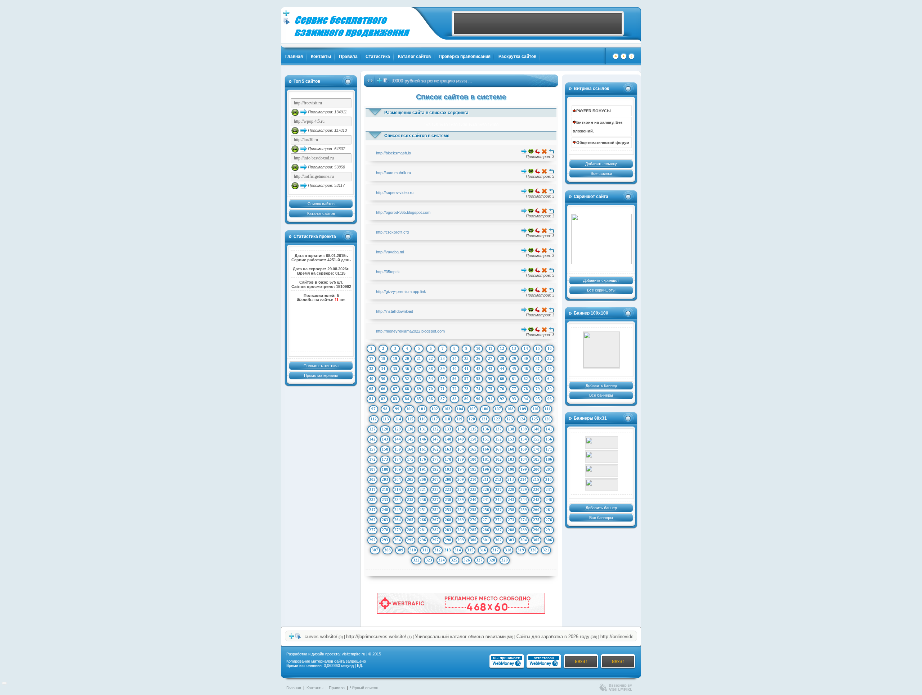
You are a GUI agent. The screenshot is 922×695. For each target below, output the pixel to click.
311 (425, 550)
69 (419, 389)
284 (460, 530)
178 (448, 459)
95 (538, 399)
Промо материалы (321, 375)
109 (523, 409)
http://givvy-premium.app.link (401, 291)
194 (460, 469)
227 (498, 489)
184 (523, 459)
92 (502, 399)
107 (497, 409)
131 (423, 429)
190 (410, 469)
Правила (348, 56)
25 (466, 358)
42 (478, 368)
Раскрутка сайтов (517, 56)
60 (502, 378)
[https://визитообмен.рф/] (601, 470)
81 (371, 399)
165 (473, 449)
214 (523, 479)
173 (385, 459)
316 (483, 550)
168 (511, 449)
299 (460, 540)
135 (473, 429)
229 (523, 489)
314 (458, 550)
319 (521, 550)
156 (549, 439)
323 (429, 560)
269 (460, 520)
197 (498, 469)
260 (536, 509)
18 (383, 358)
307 (375, 550)
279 (397, 530)
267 (435, 520)
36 (407, 368)
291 (549, 530)
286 (486, 530)
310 (412, 550)
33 (371, 368)
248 (385, 509)
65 (371, 389)
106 (485, 409)
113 (386, 419)
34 (383, 368)
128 (385, 429)
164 (460, 449)
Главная (294, 56)
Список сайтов (321, 204)
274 (523, 520)
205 (410, 479)
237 (435, 499)
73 (466, 389)
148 (448, 439)
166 (486, 449)
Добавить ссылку (601, 164)
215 (536, 479)
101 (422, 409)
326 (467, 560)
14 (526, 348)
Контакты (321, 56)
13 (514, 348)
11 (490, 348)
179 (460, 459)
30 (526, 358)
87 (442, 399)
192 (435, 469)
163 (448, 449)
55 (442, 378)
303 (511, 540)
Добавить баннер (601, 385)
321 (546, 550)
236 (423, 499)
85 (419, 399)
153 (511, 439)
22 (431, 358)
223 (448, 489)
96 (549, 399)
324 (441, 560)
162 (435, 449)
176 (423, 459)
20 (407, 358)
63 (538, 378)
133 (448, 429)
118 (447, 419)
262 (372, 520)
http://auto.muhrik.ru (393, 173)
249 (397, 509)
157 (372, 449)
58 (478, 378)
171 (549, 449)
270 (473, 520)
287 (498, 530)
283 (448, 530)
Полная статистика (321, 366)
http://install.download (394, 311)
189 (397, 469)
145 (410, 439)
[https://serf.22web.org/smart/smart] (601, 350)
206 (423, 479)
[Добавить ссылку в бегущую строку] (379, 82)
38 (431, 368)
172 (372, 459)
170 (536, 449)
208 (448, 479)
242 (498, 499)
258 (511, 509)
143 (385, 439)
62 (526, 378)
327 (479, 560)
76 (502, 389)
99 (397, 409)
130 (410, 429)
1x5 (434, 125)
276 (549, 520)
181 (486, 459)
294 (397, 540)
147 (435, 439)
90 (478, 399)
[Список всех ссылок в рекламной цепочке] (286, 23)
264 (397, 520)
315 (470, 550)
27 (490, 358)
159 (397, 449)
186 (549, 459)
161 (423, 449)
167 (498, 449)
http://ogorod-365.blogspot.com (403, 212)
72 (454, 389)
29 (514, 358)
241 (486, 499)
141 (549, 429)
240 (473, 499)
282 (435, 530)
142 (372, 439)
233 (385, 499)
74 (478, 389)
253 (448, 509)
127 (372, 429)
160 (410, 449)
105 (472, 409)
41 (466, 368)
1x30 (462, 125)
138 (511, 429)
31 (538, 358)
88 (454, 399)
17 (371, 358)
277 (372, 530)
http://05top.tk (388, 272)
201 (549, 469)
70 (431, 389)
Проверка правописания (465, 56)
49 (371, 378)
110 (535, 409)
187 (372, 469)
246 (549, 499)
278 (385, 530)
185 (536, 459)
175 (410, 459)
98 (385, 409)
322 (416, 560)
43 (490, 368)
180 (473, 459)
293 (385, 540)
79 (538, 389)
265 (410, 520)
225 (473, 489)
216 (548, 479)
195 (473, 469)
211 (486, 479)
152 (498, 439)
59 (490, 378)
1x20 (453, 125)
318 (508, 550)
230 (536, 489)
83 (395, 399)
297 (435, 540)
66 (383, 389)
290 (536, 530)
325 (454, 560)
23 (442, 358)
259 (523, 509)
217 (372, 489)
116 (423, 419)
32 (549, 358)
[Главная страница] (615, 58)
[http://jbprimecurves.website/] (601, 239)
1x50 (482, 125)
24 (454, 358)
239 (460, 499)
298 (448, 540)
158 (385, 449)
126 (547, 419)
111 (547, 409)
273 (511, 520)
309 (400, 550)
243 (511, 499)
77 (514, 389)
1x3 (427, 125)
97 (373, 409)
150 (473, 439)
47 (538, 368)
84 (407, 399)
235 (410, 499)
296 (423, 540)
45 (514, 368)
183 (511, 459)
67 (395, 389)
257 (498, 509)
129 (397, 429)
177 (435, 459)
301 (486, 540)
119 (459, 419)
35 (395, 368)
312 (437, 550)
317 (495, 550)
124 (522, 419)
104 (460, 409)
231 (549, 489)
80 (549, 389)
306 (549, 540)
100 (409, 409)
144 (397, 439)
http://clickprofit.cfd (392, 232)
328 (492, 560)
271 (486, 520)
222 (435, 489)
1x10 (443, 125)
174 (397, 459)
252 (435, 509)
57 (466, 378)
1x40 (472, 125)
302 (498, 540)
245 (536, 499)
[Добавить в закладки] (623, 58)
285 (473, 530)
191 (423, 469)
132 (435, 429)
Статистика (378, 56)
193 (448, 469)
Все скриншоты (601, 290)
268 (448, 520)
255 (473, 509)
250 (410, 509)
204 (397, 479)
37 (419, 368)
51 (395, 378)
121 (484, 419)
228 (511, 489)
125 (535, 419)
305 (536, 540)
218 (385, 489)
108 (510, 409)
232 (372, 499)
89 (466, 399)
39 (442, 368)
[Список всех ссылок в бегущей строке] (386, 82)
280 (410, 530)
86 (431, 399)
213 (510, 479)
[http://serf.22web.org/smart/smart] (601, 456)
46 (526, 368)
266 (423, 520)
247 (372, 509)
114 (398, 419)
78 (526, 389)
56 (454, 378)
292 (372, 540)
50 (383, 378)
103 (447, 409)
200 (536, 469)
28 (502, 358)
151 (486, 439)
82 (383, 399)
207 (435, 479)
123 (509, 419)
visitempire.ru (353, 654)
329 (504, 560)
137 (498, 429)
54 (431, 378)
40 (454, 368)
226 (486, 489)
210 (473, 479)
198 (511, 469)
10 (478, 348)
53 (419, 378)
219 (397, 489)
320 (533, 550)
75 (490, 389)
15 (538, 348)
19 (395, 358)
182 (498, 459)
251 (423, 509)
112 (374, 419)
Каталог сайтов (414, 56)
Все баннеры (601, 395)
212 (498, 479)
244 (523, 499)
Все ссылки (601, 173)
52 (407, 378)
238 (448, 499)
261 (549, 509)
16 (549, 348)
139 (523, 429)
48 (549, 368)
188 (385, 469)
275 (536, 520)
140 (536, 429)
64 (549, 378)
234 (397, 499)
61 (514, 378)
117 (435, 419)
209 (460, 479)
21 (419, 358)
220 (410, 489)
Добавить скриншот (601, 280)
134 (460, 429)
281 (423, 530)
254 (460, 509)
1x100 (493, 125)
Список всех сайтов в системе (416, 135)
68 (407, 389)
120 (472, 419)
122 (497, 419)
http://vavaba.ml (390, 252)
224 (460, 489)
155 (536, 439)
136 (486, 429)
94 (526, 399)
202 (372, 479)
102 (434, 409)
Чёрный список (364, 688)
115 (410, 419)
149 (460, 439)
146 (423, 439)
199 (523, 469)
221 (423, 489)
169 (523, 449)
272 (498, 520)
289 (523, 530)
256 (486, 509)
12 (502, 348)
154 (523, 439)
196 (486, 469)
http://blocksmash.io (393, 153)
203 (385, 479)
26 (478, 358)
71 (442, 389)
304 (523, 540)
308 (387, 550)
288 (511, 530)
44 (502, 368)
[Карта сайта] (631, 58)
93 (514, 399)
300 (473, 540)
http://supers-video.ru (394, 192)
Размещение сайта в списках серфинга (426, 112)
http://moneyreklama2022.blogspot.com (410, 331)
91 (490, 399)
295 (410, 540)
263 (385, 520)
